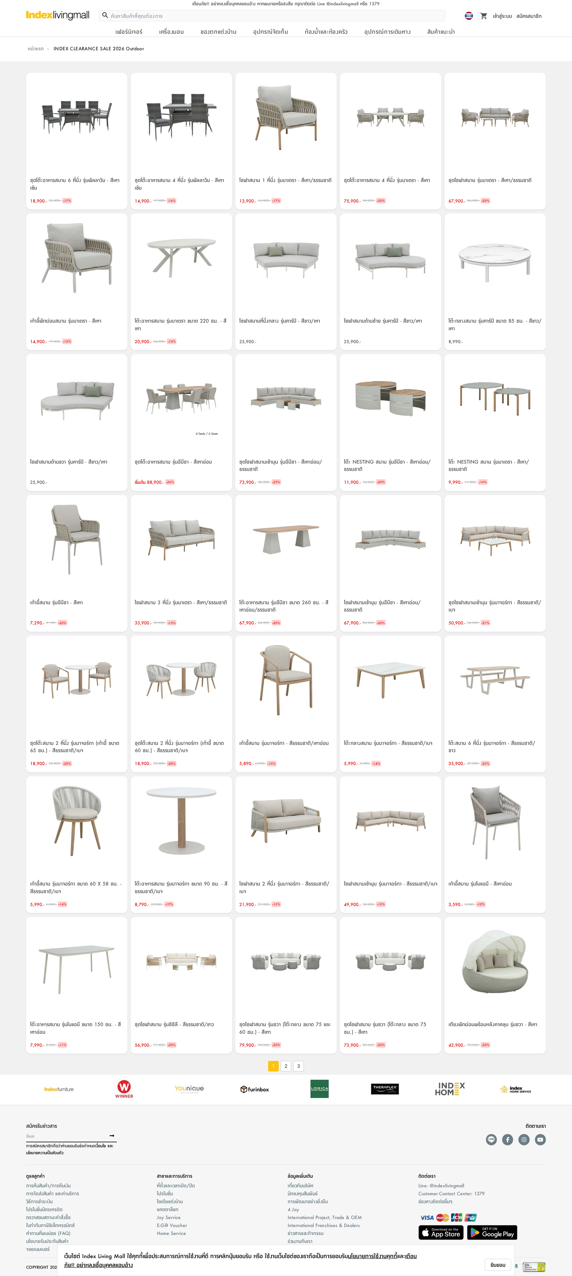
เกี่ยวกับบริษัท (300, 1185)
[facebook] (507, 1139)
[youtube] (540, 1139)
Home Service (171, 1233)
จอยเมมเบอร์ (38, 1249)
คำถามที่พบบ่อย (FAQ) (48, 1233)
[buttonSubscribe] (112, 1136)
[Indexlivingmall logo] (57, 15)
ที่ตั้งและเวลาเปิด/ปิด (176, 1185)
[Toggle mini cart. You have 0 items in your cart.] (484, 15)
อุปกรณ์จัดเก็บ (270, 31)
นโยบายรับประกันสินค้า (47, 1241)
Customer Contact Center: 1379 (451, 1193)
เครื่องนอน (171, 31)
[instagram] (523, 1139)
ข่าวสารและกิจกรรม (305, 1233)
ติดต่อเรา (427, 1175)
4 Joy (293, 1209)
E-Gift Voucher (172, 1225)
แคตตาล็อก (167, 1209)
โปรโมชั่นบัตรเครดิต (44, 1209)
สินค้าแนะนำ (441, 31)
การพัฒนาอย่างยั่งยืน (308, 1201)
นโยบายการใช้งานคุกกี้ (372, 1256)
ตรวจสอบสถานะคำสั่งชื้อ (48, 1217)
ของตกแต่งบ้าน (219, 31)
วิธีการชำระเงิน (39, 1201)
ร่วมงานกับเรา (300, 1241)
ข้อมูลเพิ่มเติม (300, 1175)
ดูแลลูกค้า (35, 1175)
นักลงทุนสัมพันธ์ (303, 1193)
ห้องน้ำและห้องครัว (326, 31)
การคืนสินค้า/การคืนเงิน (48, 1185)
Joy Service (169, 1217)
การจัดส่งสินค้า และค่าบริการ (52, 1193)
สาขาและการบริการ (174, 1175)
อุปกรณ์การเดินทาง (387, 31)
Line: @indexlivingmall (441, 1185)
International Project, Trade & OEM (325, 1217)
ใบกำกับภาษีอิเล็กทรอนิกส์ (50, 1225)
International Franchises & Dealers (324, 1225)
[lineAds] (491, 1139)
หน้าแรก (36, 48)
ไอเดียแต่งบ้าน (170, 1201)
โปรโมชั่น (165, 1193)
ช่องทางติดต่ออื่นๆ (435, 1201)
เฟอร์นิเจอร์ (129, 31)
